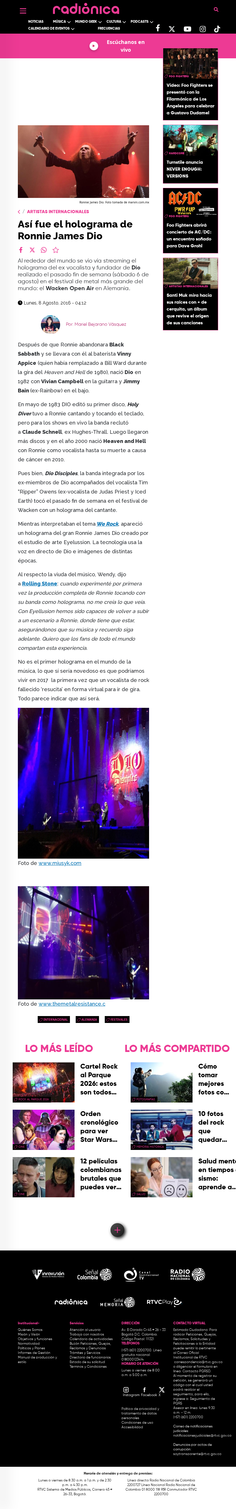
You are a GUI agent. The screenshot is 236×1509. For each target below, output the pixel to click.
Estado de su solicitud (87, 1362)
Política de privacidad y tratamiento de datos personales (140, 1413)
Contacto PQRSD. (196, 1371)
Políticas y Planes (31, 1348)
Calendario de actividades (91, 1339)
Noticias (35, 22)
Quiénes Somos (30, 1330)
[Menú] (23, 11)
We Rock (107, 524)
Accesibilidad (132, 1427)
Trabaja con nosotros (87, 1334)
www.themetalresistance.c (72, 1004)
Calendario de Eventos (49, 28)
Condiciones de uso (137, 1423)
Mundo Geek (86, 22)
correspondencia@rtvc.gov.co (198, 1362)
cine (21, 1146)
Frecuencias (109, 28)
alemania (89, 1019)
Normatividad (29, 1344)
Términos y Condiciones (88, 1367)
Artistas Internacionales (58, 212)
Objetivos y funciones (35, 1339)
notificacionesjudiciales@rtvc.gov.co (202, 1435)
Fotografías (145, 1099)
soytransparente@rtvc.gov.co (197, 1454)
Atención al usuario (85, 1330)
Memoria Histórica (150, 1146)
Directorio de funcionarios (90, 1357)
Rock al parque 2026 (33, 1099)
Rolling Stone (39, 584)
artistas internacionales (188, 286)
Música (59, 22)
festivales (119, 1019)
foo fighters (179, 76)
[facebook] (21, 250)
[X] (32, 250)
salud (140, 1194)
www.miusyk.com (60, 863)
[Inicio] (86, 7)
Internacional (55, 1019)
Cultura (113, 22)
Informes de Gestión (34, 1353)
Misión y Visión (29, 1334)
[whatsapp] (44, 250)
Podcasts (140, 22)
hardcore (176, 153)
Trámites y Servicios (85, 1353)
